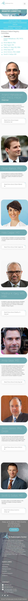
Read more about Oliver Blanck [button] (13, 184)
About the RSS (5, 564)
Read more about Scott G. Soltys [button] (11, 510)
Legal (24, 28)
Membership (5, 566)
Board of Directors (15, 21)
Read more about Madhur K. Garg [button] (12, 313)
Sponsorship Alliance (15, 26)
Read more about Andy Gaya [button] (12, 382)
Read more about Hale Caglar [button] (13, 247)
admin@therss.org (8, 587)
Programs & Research (7, 573)
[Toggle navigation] (24, 3)
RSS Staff (18, 28)
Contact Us (4, 575)
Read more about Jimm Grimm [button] (13, 447)
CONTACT (5, 582)
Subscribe (14, 529)
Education (4, 571)
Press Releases (8, 28)
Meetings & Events (6, 569)
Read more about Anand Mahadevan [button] (11, 121)
